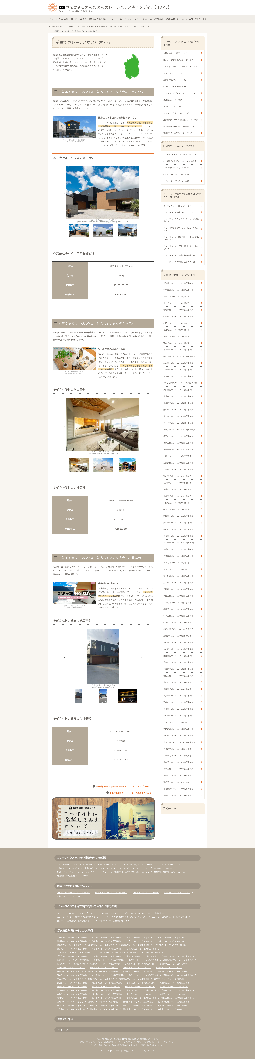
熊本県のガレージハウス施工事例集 (178, 762)
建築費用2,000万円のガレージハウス (178, 126)
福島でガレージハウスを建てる (176, 336)
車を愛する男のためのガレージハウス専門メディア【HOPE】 (117, 7)
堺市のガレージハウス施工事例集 (177, 603)
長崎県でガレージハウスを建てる (177, 756)
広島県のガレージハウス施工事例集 (178, 662)
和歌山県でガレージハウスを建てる (178, 629)
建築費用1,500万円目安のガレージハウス (180, 120)
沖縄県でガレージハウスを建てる (177, 795)
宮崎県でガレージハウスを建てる (177, 782)
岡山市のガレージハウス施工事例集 (178, 649)
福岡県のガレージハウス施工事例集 (178, 729)
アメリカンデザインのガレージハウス (179, 93)
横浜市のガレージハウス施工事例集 (178, 436)
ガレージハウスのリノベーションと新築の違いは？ (181, 220)
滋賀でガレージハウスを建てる (176, 569)
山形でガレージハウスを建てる (176, 330)
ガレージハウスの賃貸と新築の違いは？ (180, 255)
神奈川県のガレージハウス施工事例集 (179, 430)
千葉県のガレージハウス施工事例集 (178, 396)
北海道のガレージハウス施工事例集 (178, 283)
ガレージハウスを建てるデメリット (178, 212)
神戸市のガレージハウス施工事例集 (178, 616)
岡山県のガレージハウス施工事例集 (178, 642)
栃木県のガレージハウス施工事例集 (178, 350)
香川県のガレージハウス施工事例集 (178, 696)
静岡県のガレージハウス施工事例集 (178, 516)
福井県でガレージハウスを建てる (177, 489)
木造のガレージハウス (172, 100)
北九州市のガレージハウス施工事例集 (179, 742)
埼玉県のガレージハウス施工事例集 (178, 376)
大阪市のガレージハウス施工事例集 (178, 596)
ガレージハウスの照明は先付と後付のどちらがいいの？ (181, 238)
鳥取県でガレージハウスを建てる (177, 636)
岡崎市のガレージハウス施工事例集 (178, 549)
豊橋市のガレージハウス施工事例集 (178, 556)
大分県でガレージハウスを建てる (177, 775)
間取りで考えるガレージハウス (179, 146)
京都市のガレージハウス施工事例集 (178, 583)
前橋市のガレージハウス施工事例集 (178, 370)
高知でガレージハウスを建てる (176, 722)
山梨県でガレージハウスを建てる (177, 496)
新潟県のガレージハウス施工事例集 (178, 463)
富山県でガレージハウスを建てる (177, 476)
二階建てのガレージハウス (174, 80)
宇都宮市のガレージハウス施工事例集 (179, 356)
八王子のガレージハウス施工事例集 (178, 423)
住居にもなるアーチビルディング (177, 86)
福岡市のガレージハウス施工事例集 (178, 735)
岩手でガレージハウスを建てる (176, 303)
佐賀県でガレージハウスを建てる (177, 749)
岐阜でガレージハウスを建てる (176, 509)
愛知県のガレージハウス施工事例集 (178, 536)
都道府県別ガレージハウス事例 (179, 274)
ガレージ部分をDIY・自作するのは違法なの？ (180, 229)
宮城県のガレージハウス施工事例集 (178, 310)
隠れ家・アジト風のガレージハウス (178, 60)
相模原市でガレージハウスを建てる (178, 449)
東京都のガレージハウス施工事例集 (178, 416)
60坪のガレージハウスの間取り (176, 181)
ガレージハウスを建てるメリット (177, 206)
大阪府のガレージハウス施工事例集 (178, 589)
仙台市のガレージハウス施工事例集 (178, 316)
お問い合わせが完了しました (175, 53)
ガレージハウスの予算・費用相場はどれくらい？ (181, 247)
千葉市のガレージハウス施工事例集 (178, 403)
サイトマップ (62, 1029)
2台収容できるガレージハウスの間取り (179, 154)
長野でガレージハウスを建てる (176, 503)
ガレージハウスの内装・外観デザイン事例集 (182, 43)
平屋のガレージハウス (172, 73)
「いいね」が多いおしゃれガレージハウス (181, 66)
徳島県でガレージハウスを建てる (177, 689)
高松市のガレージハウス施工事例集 (178, 702)
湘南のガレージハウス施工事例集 (177, 456)
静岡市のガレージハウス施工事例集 (178, 529)
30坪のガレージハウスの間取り (176, 168)
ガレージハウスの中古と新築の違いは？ (180, 262)
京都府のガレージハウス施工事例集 (178, 576)
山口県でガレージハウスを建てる (177, 682)
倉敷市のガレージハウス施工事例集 (178, 656)
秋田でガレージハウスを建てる (176, 323)
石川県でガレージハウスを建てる (177, 483)
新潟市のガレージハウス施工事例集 (178, 469)
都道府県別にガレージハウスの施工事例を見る (130, 793)
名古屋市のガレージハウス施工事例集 (179, 543)
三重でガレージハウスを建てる (176, 563)
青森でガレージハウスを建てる (176, 296)
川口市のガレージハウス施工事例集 (178, 390)
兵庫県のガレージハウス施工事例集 (178, 609)
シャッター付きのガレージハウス (177, 113)
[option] (102, 194)
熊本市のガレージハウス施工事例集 (178, 769)
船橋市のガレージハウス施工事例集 (178, 410)
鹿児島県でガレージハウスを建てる (178, 789)
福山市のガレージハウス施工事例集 (178, 676)
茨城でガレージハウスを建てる (176, 343)
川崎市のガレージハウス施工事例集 (178, 443)
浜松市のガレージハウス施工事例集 (178, 523)
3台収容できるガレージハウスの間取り (179, 161)
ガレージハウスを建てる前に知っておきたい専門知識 (182, 195)
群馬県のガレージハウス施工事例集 (178, 363)
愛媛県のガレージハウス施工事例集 (178, 709)
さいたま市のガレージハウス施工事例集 (180, 383)
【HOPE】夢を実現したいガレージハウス (127, 1051)
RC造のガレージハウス (173, 106)
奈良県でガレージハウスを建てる (177, 622)
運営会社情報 (170, 808)
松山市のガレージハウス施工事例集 (178, 716)
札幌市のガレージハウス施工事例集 (178, 290)
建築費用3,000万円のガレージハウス (178, 133)
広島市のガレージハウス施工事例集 (178, 669)
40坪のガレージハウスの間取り (176, 174)
